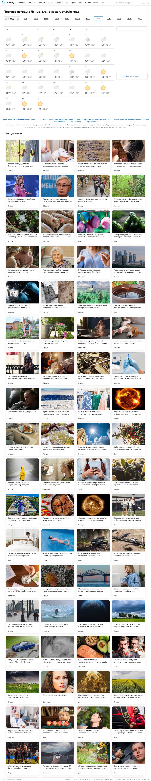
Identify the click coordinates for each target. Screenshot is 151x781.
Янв (25, 19)
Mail (3, 779)
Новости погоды (59, 122)
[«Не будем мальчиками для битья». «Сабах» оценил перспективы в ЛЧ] (22, 758)
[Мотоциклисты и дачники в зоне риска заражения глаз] (22, 333)
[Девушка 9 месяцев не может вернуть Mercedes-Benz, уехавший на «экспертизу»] (22, 652)
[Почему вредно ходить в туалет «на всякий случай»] (57, 475)
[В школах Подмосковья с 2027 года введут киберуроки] (128, 581)
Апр (57, 19)
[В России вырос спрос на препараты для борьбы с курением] (93, 262)
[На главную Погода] (10, 2)
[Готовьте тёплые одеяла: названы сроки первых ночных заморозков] (22, 227)
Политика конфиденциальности (82, 779)
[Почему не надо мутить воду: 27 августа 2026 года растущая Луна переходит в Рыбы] (57, 758)
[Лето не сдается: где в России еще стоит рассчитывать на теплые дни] (128, 616)
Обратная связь (120, 779)
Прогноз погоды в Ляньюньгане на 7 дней (93, 119)
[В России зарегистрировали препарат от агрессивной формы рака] (128, 368)
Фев (36, 19)
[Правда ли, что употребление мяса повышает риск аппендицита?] (57, 510)
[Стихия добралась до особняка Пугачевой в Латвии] (22, 191)
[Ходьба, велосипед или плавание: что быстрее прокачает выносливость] (57, 546)
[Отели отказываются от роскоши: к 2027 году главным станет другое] (22, 510)
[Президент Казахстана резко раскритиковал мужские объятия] (57, 191)
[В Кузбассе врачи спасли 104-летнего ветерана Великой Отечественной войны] (22, 723)
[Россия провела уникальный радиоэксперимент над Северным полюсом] (57, 616)
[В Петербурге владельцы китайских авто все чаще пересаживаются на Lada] (93, 546)
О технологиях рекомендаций (103, 779)
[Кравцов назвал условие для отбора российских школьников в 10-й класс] (128, 510)
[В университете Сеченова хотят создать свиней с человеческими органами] (57, 227)
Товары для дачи (91, 122)
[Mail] (3, 2)
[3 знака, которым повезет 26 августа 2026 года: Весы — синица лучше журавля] (93, 333)
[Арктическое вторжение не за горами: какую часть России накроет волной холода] (57, 404)
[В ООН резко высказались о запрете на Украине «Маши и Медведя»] (57, 723)
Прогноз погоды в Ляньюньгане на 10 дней (131, 119)
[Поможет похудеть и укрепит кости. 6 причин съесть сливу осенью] (93, 227)
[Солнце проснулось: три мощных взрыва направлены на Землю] (93, 510)
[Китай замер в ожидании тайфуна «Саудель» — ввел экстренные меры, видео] (57, 652)
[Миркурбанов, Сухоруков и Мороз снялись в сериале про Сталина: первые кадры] (128, 652)
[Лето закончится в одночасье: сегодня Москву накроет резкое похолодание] (128, 262)
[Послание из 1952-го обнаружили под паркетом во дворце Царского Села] (93, 156)
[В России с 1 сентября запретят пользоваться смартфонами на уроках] (93, 475)
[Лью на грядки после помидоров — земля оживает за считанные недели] (93, 758)
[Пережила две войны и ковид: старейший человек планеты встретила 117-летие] (57, 262)
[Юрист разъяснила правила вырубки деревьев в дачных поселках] (57, 368)
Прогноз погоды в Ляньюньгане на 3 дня (18, 119)
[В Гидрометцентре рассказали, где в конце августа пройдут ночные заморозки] (57, 581)
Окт (119, 19)
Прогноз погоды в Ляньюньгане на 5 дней (56, 119)
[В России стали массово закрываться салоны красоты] (57, 156)
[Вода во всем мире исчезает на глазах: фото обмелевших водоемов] (128, 546)
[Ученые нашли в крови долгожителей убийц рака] (22, 298)
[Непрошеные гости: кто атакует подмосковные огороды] (22, 262)
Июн (77, 19)
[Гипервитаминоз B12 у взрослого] (22, 404)
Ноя (129, 19)
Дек (140, 19)
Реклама (18, 779)
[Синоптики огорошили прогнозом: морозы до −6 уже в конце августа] (22, 368)
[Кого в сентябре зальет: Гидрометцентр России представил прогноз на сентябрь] (22, 687)
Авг (98, 19)
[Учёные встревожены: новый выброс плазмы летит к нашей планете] (128, 404)
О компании (10, 779)
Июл (88, 19)
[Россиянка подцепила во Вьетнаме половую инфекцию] (22, 156)
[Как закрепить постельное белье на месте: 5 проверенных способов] (22, 546)
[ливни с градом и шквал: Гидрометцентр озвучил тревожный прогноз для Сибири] (22, 475)
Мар (46, 19)
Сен (109, 19)
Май (67, 19)
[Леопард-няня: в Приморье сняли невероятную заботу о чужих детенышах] (128, 191)
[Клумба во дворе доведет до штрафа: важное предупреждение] (57, 333)
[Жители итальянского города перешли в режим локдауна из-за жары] (93, 439)
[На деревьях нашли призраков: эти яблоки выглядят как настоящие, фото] (57, 439)
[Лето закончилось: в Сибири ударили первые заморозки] (128, 475)
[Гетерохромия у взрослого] (57, 687)
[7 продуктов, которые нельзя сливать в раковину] (22, 439)
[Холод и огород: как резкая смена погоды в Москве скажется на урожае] (128, 687)
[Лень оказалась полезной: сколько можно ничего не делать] (128, 333)
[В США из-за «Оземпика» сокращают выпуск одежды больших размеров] (93, 404)
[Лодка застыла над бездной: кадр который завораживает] (93, 298)
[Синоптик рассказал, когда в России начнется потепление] (22, 616)
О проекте (67, 779)
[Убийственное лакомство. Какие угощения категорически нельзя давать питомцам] (128, 156)
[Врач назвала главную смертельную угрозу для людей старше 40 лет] (93, 652)
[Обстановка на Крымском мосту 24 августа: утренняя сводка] (93, 581)
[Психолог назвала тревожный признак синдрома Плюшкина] (93, 368)
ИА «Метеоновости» (142, 779)
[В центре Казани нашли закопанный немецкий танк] (57, 298)
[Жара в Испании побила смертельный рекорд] (93, 723)
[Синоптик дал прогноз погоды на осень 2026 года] (93, 191)
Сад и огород (75, 122)
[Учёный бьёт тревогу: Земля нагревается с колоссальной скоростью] (93, 616)
